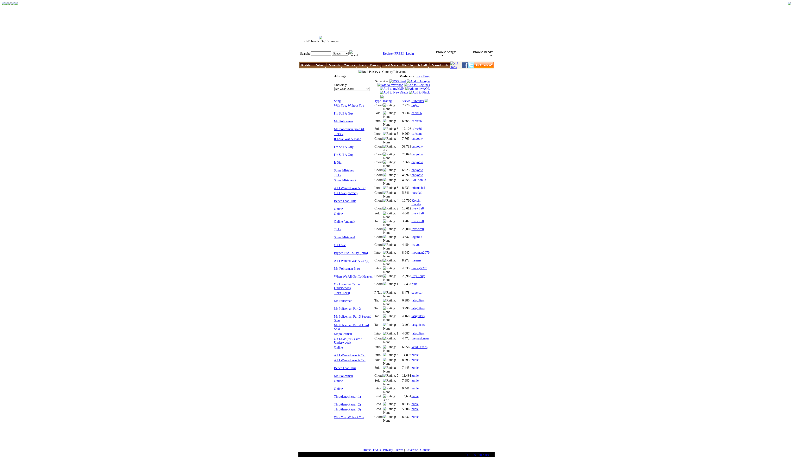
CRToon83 (419, 180)
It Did (338, 162)
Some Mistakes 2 (345, 180)
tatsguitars (418, 300)
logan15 (417, 237)
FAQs (377, 450)
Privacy (388, 450)
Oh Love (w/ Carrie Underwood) (347, 286)
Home (367, 450)
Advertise (411, 450)
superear (417, 292)
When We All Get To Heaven (353, 276)
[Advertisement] (419, 39)
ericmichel (418, 187)
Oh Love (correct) (345, 193)
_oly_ (415, 105)
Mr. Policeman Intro (347, 268)
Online (338, 208)
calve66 (417, 113)
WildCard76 (419, 347)
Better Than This (345, 201)
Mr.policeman (343, 334)
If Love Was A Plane (347, 139)
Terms (399, 450)
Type (377, 101)
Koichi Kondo (416, 202)
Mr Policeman (343, 301)
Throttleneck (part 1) (347, 396)
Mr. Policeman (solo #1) (349, 129)
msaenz (416, 260)
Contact (425, 450)
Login (410, 53)
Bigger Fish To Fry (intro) (351, 253)
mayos (416, 244)
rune (414, 284)
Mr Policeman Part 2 (347, 308)
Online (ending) (344, 221)
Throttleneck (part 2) (347, 404)
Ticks (337, 175)
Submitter (418, 101)
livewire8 (418, 208)
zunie (415, 355)
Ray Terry (423, 76)
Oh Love (340, 245)
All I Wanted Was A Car (350, 188)
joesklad (417, 192)
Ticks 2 (338, 134)
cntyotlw (417, 138)
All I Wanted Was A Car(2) (351, 260)
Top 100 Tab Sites (477, 454)
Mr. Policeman (343, 121)
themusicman (420, 338)
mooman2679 (421, 252)
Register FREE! (393, 53)
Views (406, 101)
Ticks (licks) (342, 293)
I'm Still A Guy (344, 113)
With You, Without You (349, 105)
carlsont (417, 133)
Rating (387, 101)
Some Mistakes (344, 170)
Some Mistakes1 (344, 237)
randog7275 (419, 268)
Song (337, 101)
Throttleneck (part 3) (347, 409)
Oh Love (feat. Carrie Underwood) (348, 340)
